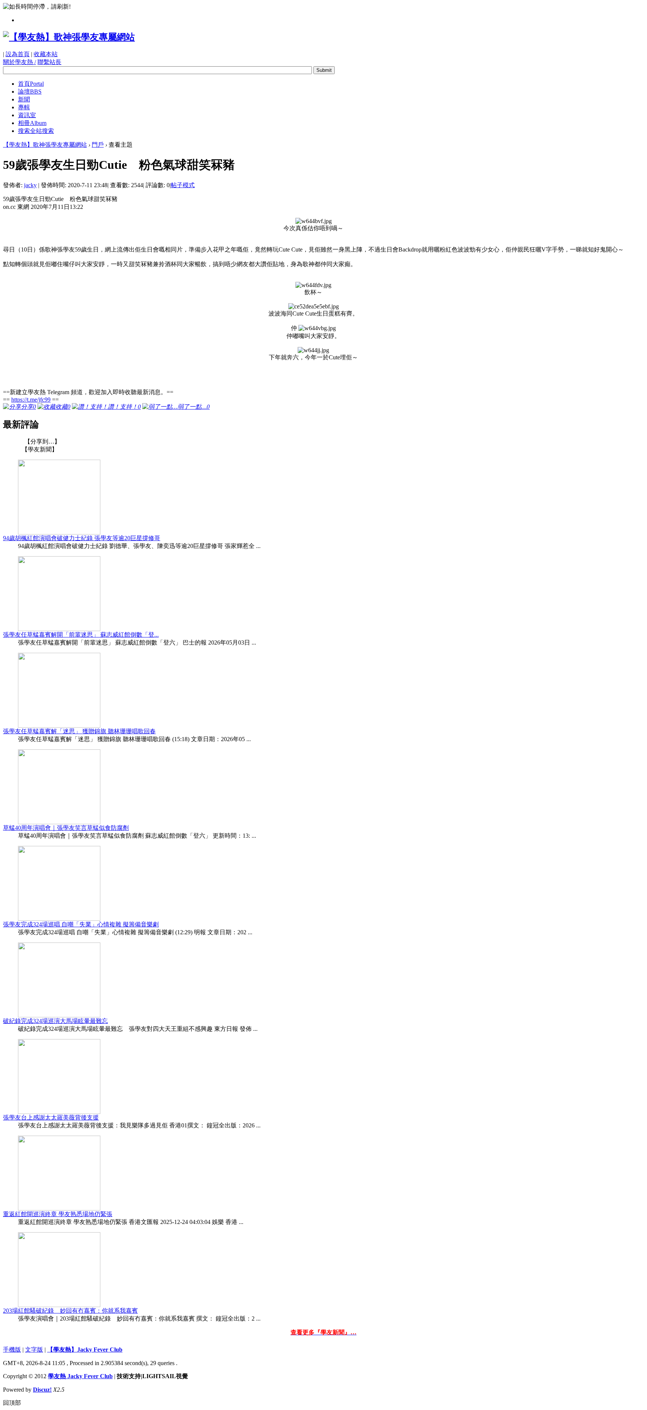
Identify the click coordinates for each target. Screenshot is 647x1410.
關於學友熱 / (19, 62)
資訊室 (27, 115)
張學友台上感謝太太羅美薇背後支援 (51, 1117)
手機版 (12, 1349)
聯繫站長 (49, 62)
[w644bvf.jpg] (313, 221)
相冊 (32, 123)
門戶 (98, 144)
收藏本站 (46, 54)
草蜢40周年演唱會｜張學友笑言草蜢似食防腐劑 (66, 828)
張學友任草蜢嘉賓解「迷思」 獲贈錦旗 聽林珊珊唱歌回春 (79, 731)
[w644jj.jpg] (313, 350)
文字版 (34, 1349)
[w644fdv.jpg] (313, 285)
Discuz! (42, 1389)
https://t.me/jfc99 (31, 399)
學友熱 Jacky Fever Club (80, 1376)
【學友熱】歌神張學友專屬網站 (45, 144)
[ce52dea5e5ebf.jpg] (313, 306)
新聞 (24, 99)
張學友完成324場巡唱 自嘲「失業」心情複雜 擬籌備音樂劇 (81, 924)
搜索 (36, 131)
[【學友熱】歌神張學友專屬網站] (69, 37)
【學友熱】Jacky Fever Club (84, 1349)
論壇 (30, 91)
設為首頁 (18, 54)
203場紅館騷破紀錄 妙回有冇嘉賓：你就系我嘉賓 (70, 1310)
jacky (30, 185)
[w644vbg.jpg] (317, 328)
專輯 (24, 107)
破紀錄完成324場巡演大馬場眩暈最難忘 (55, 1021)
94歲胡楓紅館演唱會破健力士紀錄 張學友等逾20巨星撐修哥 (81, 538)
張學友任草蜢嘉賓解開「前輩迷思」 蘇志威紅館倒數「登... (81, 634)
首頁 (31, 83)
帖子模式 (183, 185)
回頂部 (12, 1403)
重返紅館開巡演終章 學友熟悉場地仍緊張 (57, 1214)
